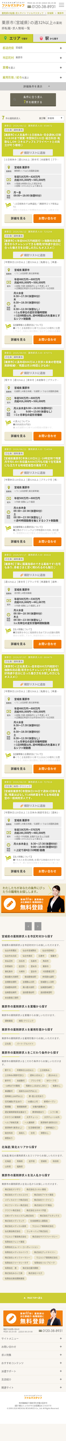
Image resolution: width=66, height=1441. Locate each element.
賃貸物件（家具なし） (13, 1127)
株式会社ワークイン (43, 1199)
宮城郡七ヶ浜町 (47, 981)
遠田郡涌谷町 (28, 992)
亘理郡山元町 (28, 981)
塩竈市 (53, 955)
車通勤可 (9, 1091)
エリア (18, 38)
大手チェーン (32, 1117)
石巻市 (41, 955)
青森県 (20, 1161)
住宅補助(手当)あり (13, 1101)
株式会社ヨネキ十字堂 (36, 1210)
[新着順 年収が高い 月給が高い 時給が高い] (55, 118)
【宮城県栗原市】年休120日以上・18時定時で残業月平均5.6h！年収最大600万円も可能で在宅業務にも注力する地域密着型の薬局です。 (32, 461)
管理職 (8, 1106)
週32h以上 (53, 1075)
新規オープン (49, 1101)
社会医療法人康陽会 (39, 1220)
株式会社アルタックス (49, 1215)
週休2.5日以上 (36, 1075)
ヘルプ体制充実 (11, 1122)
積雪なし (45, 1132)
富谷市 (34, 971)
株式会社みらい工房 (13, 1273)
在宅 (33, 1132)
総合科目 (9, 1132)
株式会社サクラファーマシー (45, 1236)
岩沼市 (22, 966)
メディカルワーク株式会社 (16, 1199)
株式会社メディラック (14, 1220)
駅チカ (8, 1070)
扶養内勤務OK (39, 1106)
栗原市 (60, 13)
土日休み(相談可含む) (14, 1075)
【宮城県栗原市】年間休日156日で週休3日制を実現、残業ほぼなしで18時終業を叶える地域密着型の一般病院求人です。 (32, 794)
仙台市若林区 (48, 950)
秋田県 (56, 1161)
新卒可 (8, 1080)
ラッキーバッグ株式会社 (37, 1231)
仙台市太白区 (11, 955)
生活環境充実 (34, 1127)
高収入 (22, 1132)
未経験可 (21, 1080)
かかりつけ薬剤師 (12, 1117)
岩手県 (32, 1161)
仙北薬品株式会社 (12, 1231)
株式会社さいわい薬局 (36, 1189)
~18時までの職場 (12, 1085)
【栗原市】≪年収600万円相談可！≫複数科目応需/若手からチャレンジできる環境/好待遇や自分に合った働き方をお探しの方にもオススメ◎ (32, 244)
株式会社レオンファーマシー (17, 1257)
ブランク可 (35, 1080)
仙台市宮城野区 (29, 950)
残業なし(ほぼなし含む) (36, 1085)
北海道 (8, 1161)
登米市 (34, 966)
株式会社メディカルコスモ (16, 1194)
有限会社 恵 (11, 1268)
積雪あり (9, 1138)
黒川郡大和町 (28, 987)
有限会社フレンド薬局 (14, 1241)
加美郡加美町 (11, 992)
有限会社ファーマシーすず (16, 1262)
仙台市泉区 (27, 955)
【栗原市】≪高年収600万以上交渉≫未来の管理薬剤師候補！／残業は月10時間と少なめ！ (32, 363)
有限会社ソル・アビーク (44, 1262)
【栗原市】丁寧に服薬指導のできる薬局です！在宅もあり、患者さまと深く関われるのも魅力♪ (32, 565)
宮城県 (50, 13)
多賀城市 (9, 966)
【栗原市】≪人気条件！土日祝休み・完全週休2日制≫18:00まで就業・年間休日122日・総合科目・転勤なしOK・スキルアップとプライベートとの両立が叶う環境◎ (32, 140)
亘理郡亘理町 (11, 981)
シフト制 (54, 1112)
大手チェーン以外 (51, 1117)
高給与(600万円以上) (28, 1091)
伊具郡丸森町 (48, 976)
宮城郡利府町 (11, 987)
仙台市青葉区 (11, 950)
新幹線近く (51, 1127)
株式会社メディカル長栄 (15, 1226)
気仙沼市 (9, 961)
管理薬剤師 (22, 1106)
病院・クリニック (26, 1020)
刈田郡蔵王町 (48, 971)
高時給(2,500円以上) (14, 1096)
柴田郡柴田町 (30, 976)
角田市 (46, 961)
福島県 (20, 1166)
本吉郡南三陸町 (11, 997)
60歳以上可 (33, 1101)
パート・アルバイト (25, 1043)
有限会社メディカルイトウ (16, 1252)
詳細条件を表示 (33, 86)
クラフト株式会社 (12, 1210)
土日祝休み (44, 1070)
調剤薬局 (9, 1020)
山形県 (8, 1166)
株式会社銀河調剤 (30, 1268)
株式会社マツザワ (12, 1189)
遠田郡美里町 (46, 992)
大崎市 (22, 971)
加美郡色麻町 (46, 987)
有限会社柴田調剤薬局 (14, 1278)
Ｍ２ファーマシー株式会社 (16, 1205)
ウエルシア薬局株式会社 (43, 1226)
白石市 (22, 961)
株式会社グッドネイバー (44, 1252)
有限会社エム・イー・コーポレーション (21, 1247)
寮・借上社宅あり (36, 1096)
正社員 (8, 1043)
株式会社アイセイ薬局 (43, 1194)
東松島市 (9, 971)
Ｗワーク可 (51, 1080)
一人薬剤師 (29, 1122)
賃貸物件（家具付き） (49, 1122)
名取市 (34, 961)
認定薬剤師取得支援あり (15, 1112)
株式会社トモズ (35, 1273)
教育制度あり (38, 1112)
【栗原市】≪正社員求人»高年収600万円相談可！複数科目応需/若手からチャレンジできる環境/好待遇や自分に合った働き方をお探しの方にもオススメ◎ (32, 671)
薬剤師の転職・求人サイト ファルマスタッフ (22, 13)
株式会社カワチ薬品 (43, 1205)
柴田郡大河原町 (11, 976)
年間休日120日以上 (25, 1070)
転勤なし (57, 1085)
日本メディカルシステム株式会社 (19, 1215)
